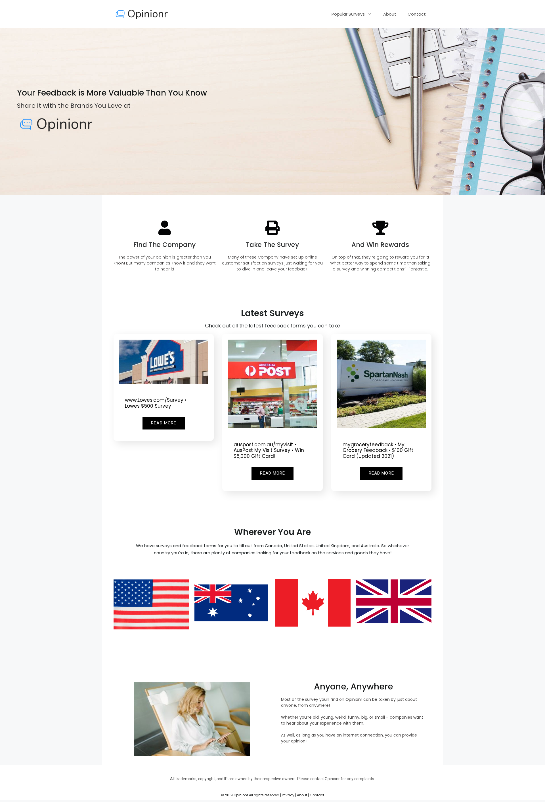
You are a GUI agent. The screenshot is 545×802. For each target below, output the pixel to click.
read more (163, 423)
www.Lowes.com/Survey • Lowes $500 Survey (155, 403)
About (389, 14)
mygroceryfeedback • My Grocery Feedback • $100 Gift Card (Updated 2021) (378, 450)
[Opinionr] (142, 14)
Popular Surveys (348, 14)
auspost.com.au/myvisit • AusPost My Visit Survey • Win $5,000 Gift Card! (269, 450)
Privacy (288, 795)
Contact (417, 14)
